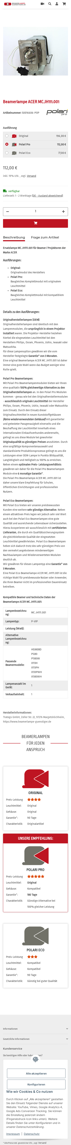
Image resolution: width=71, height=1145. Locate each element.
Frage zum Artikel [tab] (45, 237)
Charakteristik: (14, 823)
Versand (31, 176)
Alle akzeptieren (36, 1073)
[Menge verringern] (7, 212)
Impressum (13, 1133)
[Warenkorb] (64, 4)
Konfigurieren (36, 1084)
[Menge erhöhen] (63, 212)
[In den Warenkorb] (6, 17)
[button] (49, 4)
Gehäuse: (11, 811)
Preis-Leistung (14, 799)
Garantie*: (12, 817)
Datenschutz (32, 1133)
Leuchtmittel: (14, 805)
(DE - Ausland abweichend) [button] (47, 195)
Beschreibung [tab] (14, 237)
